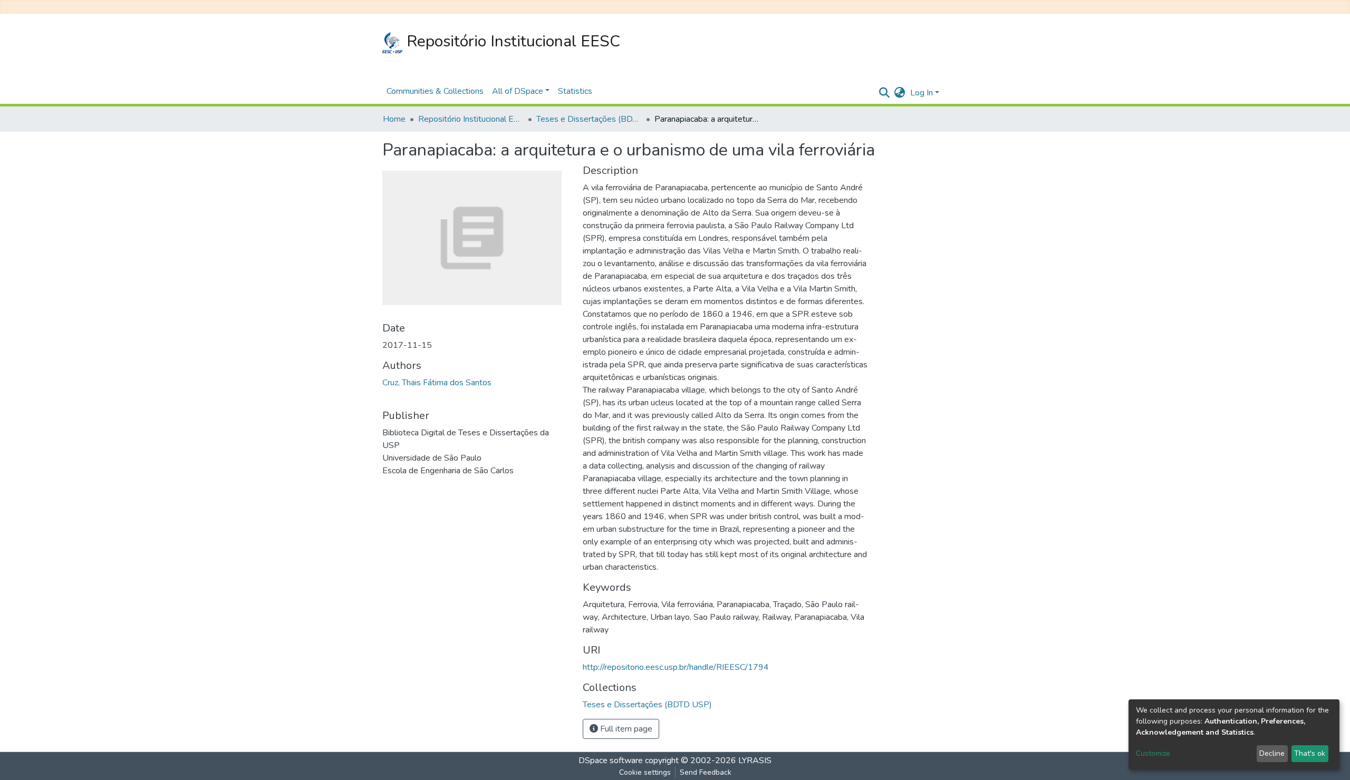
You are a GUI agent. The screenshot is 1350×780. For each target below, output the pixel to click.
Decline (1272, 753)
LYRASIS (755, 760)
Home (394, 119)
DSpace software (610, 760)
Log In (921, 93)
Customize (1153, 753)
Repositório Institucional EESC (511, 41)
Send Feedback (705, 772)
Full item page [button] (625, 729)
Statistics (575, 91)
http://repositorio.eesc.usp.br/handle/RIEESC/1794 (676, 667)
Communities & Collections (435, 91)
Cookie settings (645, 772)
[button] (899, 92)
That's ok (1309, 753)
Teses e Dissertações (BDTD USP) (589, 119)
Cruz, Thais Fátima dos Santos (436, 382)
